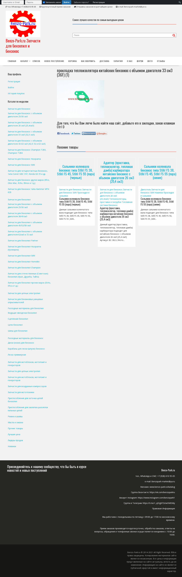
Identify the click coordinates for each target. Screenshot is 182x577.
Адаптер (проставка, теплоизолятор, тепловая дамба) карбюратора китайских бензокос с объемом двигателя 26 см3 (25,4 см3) (116, 172)
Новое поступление (54, 60)
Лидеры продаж (15, 440)
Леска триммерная (17, 354)
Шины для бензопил (17, 330)
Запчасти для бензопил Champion (24, 267)
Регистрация (99, 2)
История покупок (16, 93)
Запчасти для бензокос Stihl (21, 164)
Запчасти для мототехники (21, 392)
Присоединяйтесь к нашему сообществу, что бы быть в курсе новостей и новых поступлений (46, 468)
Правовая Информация (163, 508)
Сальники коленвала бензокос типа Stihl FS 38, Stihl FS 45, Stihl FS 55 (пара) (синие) (157, 172)
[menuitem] (53, 2)
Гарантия (118, 60)
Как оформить (88, 60)
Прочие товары (15, 428)
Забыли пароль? (81, 2)
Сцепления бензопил (18, 318)
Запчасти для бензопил (19, 199)
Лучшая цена (14, 434)
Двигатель (146, 189)
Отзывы (161, 60)
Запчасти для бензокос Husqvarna (24, 159)
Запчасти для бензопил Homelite (24, 261)
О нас (130, 60)
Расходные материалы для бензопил (26, 308)
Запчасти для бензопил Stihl (21, 255)
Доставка (104, 60)
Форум (140, 60)
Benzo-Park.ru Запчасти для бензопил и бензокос (23, 46)
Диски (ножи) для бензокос (21, 342)
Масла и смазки (15, 422)
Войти (66, 2)
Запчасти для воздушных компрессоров (27, 386)
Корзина (72, 60)
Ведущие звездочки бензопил (22, 312)
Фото (150, 60)
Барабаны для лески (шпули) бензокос (26, 348)
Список (36, 60)
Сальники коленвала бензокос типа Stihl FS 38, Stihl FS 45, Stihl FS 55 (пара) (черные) (76, 172)
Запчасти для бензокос (70, 189)
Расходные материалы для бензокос (25, 338)
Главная (12, 60)
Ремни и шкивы (15, 416)
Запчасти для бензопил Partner (23, 240)
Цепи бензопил (15, 324)
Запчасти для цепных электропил (24, 293)
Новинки (159, 192)
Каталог (24, 60)
